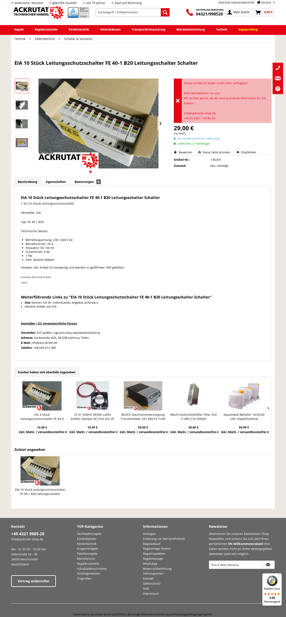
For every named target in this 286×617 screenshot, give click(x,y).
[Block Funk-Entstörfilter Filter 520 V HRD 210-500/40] (193, 395)
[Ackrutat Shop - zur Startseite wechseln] (39, 13)
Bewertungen (87, 182)
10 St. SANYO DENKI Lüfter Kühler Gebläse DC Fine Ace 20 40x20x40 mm (92, 417)
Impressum (151, 593)
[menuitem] (133, 12)
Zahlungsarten (153, 573)
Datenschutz (152, 583)
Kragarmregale (87, 549)
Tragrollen (84, 578)
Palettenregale (87, 554)
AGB (146, 588)
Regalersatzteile (88, 564)
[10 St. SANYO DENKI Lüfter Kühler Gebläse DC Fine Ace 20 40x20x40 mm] (92, 395)
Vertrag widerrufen (33, 581)
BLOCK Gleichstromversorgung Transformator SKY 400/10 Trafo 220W (143, 417)
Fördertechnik (87, 544)
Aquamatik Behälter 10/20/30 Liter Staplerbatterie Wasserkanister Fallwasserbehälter (244, 417)
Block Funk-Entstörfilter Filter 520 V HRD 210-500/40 (193, 417)
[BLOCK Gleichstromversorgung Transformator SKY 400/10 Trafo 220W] (143, 395)
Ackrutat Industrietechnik (236, 2)
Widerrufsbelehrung (157, 569)
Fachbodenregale (89, 534)
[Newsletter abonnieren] (268, 565)
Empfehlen (248, 152)
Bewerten (185, 152)
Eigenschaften (56, 182)
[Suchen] (165, 12)
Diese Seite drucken (216, 152)
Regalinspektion (154, 554)
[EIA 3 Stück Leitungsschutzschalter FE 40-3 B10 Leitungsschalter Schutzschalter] (42, 395)
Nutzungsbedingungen (189, 614)
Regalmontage (153, 559)
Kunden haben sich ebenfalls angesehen (46, 372)
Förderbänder (87, 539)
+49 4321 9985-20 (27, 534)
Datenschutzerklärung (155, 614)
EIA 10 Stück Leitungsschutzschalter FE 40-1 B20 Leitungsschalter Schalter (40, 492)
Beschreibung (27, 182)
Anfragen (149, 534)
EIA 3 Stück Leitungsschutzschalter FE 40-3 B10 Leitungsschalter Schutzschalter (42, 417)
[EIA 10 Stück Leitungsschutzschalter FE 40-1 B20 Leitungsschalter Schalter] (40, 471)
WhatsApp (150, 564)
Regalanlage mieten (157, 549)
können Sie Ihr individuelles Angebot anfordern (61, 303)
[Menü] (279, 575)
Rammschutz (86, 559)
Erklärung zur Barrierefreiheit (164, 539)
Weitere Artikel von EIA (40, 306)
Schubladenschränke (92, 569)
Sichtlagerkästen (88, 573)
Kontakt (148, 578)
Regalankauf (151, 544)
